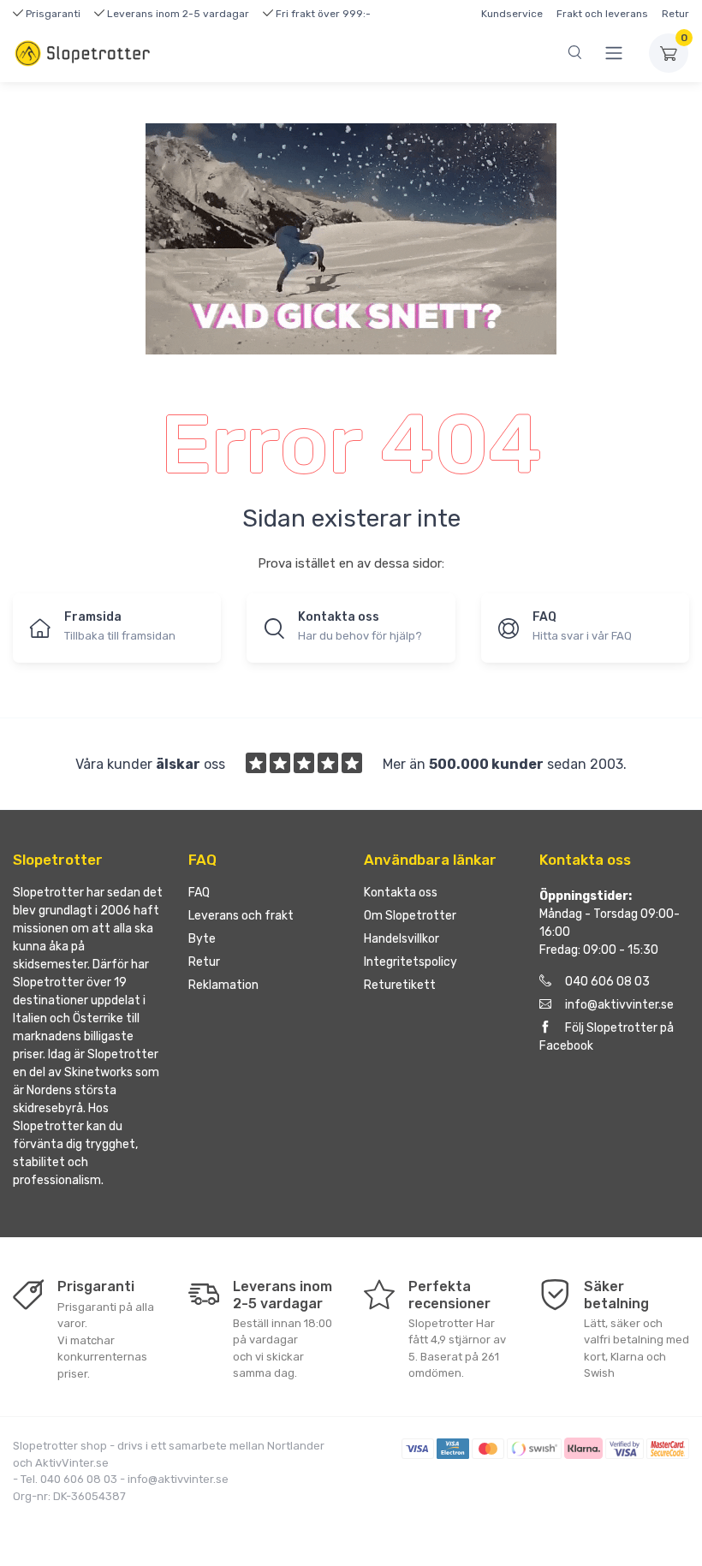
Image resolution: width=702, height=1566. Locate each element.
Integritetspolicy (410, 962)
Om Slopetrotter (410, 915)
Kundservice (512, 14)
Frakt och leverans (602, 14)
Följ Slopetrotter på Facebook (606, 1037)
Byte (202, 939)
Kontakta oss (400, 892)
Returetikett (400, 985)
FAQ (199, 892)
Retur (675, 14)
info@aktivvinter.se (619, 1004)
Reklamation (223, 985)
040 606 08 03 (607, 981)
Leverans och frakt (241, 915)
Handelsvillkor (401, 939)
